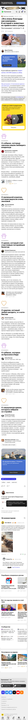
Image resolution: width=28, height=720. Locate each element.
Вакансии (3, 697)
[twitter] (14, 692)
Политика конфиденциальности (9, 707)
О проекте (4, 701)
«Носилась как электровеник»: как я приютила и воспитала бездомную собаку (14, 293)
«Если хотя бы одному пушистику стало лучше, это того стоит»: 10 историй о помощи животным (15, 391)
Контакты (3, 703)
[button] (26, 0)
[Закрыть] (26, 511)
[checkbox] (25, 12)
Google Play (7, 685)
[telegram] (6, 692)
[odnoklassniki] (21, 692)
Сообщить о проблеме (6, 699)
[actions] (8, 554)
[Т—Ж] (13, 8)
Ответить (3, 554)
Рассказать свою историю (8, 444)
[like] (21, 554)
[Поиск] (16, 12)
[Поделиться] (25, 31)
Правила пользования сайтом (8, 709)
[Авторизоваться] (22, 12)
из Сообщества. (20, 97)
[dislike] (25, 554)
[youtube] (18, 692)
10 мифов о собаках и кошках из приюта (14, 181)
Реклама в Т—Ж (5, 705)
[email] (3, 692)
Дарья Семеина (10, 492)
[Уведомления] (19, 12)
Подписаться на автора (9, 478)
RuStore (19, 685)
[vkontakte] (10, 692)
